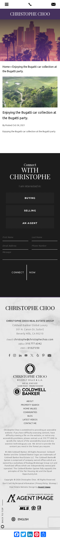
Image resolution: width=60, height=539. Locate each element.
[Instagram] (14, 356)
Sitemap (52, 483)
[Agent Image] (30, 501)
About (30, 401)
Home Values (30, 408)
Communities (30, 412)
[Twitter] (32, 356)
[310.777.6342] (30, 4)
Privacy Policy (42, 483)
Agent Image (44, 487)
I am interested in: (30, 186)
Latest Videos (30, 419)
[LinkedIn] (20, 356)
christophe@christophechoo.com (33, 339)
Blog (30, 416)
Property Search (30, 405)
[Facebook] (9, 356)
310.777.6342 (34, 343)
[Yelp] (37, 356)
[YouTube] (26, 356)
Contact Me (30, 423)
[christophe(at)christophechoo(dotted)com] (53, 4)
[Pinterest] (43, 356)
